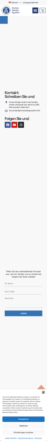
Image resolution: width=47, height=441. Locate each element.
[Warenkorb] (43, 10)
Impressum (38, 438)
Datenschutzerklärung (25, 438)
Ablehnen (23, 426)
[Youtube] (14, 125)
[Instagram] (21, 125)
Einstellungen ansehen (23, 432)
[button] (43, 392)
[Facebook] (8, 125)
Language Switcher (30, 2)
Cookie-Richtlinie (11, 438)
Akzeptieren (23, 419)
